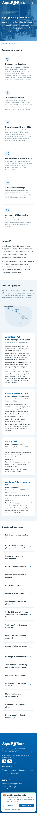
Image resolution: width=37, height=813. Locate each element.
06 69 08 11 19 (7, 787)
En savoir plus (16, 809)
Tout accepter (26, 805)
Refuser (10, 805)
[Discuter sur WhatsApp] (15, 787)
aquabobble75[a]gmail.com (12, 784)
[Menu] (33, 3)
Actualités (15, 773)
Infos (31, 770)
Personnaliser (7, 809)
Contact (5, 773)
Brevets (13, 770)
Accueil (4, 43)
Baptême (22, 770)
